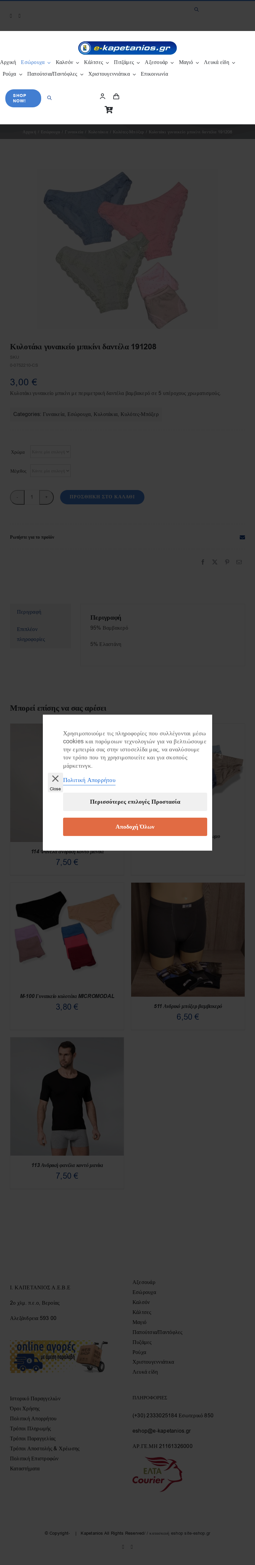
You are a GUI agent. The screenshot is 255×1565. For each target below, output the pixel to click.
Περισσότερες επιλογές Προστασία (135, 802)
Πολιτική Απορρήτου (89, 780)
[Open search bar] (49, 92)
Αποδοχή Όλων (135, 827)
